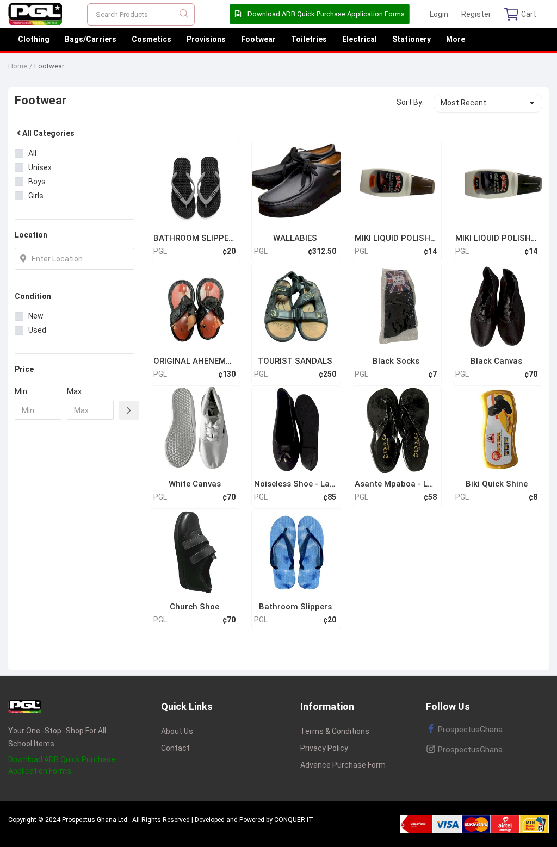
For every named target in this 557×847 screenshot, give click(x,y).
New (36, 316)
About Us (177, 731)
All (32, 153)
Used (37, 330)
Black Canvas (496, 361)
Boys (37, 181)
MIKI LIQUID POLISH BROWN (396, 238)
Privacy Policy (324, 748)
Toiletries (309, 39)
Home (17, 66)
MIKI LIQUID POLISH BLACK (496, 238)
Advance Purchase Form (343, 765)
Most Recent (463, 102)
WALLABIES (295, 238)
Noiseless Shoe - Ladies (295, 484)
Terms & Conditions (334, 731)
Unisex (40, 167)
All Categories (48, 133)
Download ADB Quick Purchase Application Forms (325, 14)
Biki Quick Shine (497, 484)
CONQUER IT (293, 820)
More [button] (455, 39)
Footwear (258, 39)
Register (476, 14)
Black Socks (396, 361)
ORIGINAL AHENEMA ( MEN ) (194, 361)
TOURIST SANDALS (295, 361)
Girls (36, 195)
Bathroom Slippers (295, 607)
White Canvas (195, 484)
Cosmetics (151, 39)
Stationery (411, 39)
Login (439, 14)
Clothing (33, 39)
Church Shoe (194, 607)
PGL (160, 251)
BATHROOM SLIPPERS (194, 238)
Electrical (359, 39)
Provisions (206, 39)
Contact (175, 748)
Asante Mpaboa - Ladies (396, 484)
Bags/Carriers (90, 39)
